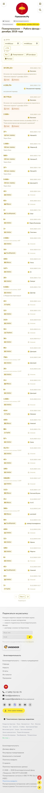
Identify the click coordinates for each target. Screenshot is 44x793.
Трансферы (32, 55)
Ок (8, 48)
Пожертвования (18, 55)
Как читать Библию (26, 729)
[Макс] (15, 705)
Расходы (9, 59)
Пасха (18, 724)
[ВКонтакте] (4, 705)
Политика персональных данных (15, 767)
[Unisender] (12, 647)
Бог (10, 727)
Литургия (5, 727)
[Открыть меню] (3, 3)
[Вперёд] (28, 597)
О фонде (6, 664)
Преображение (21, 735)
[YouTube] (25, 705)
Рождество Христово (9, 724)
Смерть (17, 729)
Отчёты (5, 671)
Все (6, 55)
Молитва (37, 724)
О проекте (6, 763)
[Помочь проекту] (39, 777)
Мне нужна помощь (15, 711)
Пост (32, 724)
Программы (7, 678)
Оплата (16, 80)
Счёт (7, 80)
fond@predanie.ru (12, 695)
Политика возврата (10, 760)
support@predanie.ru (19, 699)
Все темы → (6, 738)
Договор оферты (9, 749)
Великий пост (25, 724)
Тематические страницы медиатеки (20, 719)
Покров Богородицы (23, 732)
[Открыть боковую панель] (40, 3)
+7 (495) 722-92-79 (13, 692)
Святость (15, 727)
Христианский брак (31, 727)
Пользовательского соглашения (27, 786)
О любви (22, 727)
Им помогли (7, 675)
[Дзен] (20, 705)
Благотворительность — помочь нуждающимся (20, 661)
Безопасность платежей (12, 756)
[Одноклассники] (30, 705)
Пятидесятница (32, 735)
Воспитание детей (8, 729)
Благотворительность (12, 655)
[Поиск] (40, 10)
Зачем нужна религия (9, 732)
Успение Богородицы (9, 735)
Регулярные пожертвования (13, 753)
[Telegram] (10, 705)
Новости (6, 668)
